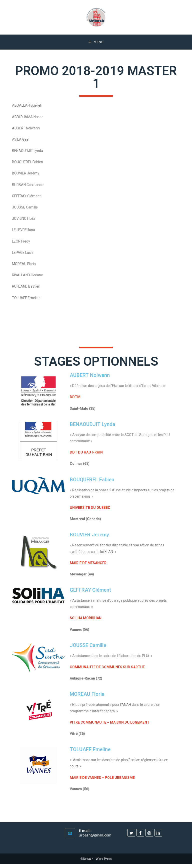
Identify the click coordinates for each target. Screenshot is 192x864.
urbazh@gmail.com (95, 835)
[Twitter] (131, 832)
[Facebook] (140, 832)
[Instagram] (149, 832)
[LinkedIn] (158, 832)
